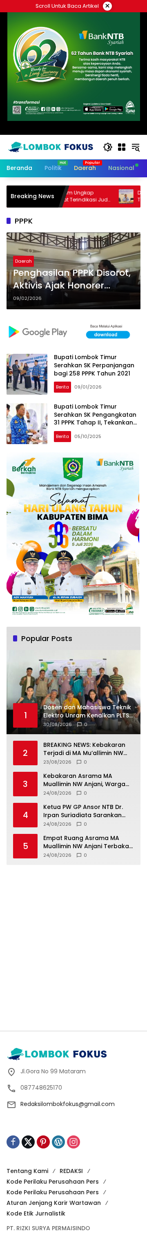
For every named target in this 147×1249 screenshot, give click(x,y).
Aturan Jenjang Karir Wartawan (54, 1203)
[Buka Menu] (122, 147)
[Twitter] (28, 1141)
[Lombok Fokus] (51, 147)
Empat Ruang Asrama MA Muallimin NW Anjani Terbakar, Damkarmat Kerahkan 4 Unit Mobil (88, 842)
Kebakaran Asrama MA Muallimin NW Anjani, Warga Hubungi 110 (84, 780)
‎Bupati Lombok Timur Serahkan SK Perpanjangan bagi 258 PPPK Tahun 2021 (94, 365)
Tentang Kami (27, 1171)
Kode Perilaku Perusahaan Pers (53, 1182)
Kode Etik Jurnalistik (36, 1213)
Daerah (23, 261)
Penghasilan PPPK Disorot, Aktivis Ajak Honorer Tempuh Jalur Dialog (72, 279)
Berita (62, 387)
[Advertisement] (73, 946)
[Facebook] (13, 1141)
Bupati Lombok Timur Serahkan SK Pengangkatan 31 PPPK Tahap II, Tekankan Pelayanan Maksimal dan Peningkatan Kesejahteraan (95, 422)
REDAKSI (71, 1171)
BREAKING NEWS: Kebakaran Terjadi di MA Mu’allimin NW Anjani (84, 749)
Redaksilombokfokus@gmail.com (67, 1104)
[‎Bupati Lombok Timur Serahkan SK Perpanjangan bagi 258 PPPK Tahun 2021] (27, 374)
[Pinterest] (43, 1141)
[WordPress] (58, 1141)
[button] (108, 147)
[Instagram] (73, 1141)
